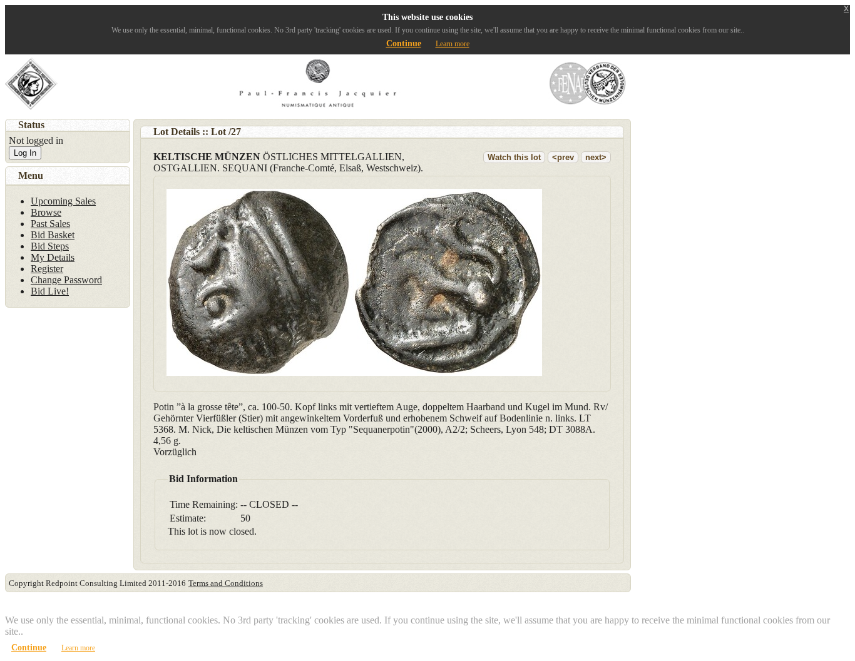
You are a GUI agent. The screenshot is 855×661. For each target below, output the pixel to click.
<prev (563, 157)
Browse (46, 212)
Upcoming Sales (63, 201)
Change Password (66, 280)
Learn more (452, 43)
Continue (403, 43)
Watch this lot (514, 157)
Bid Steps (50, 246)
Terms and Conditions (225, 583)
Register (47, 268)
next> (596, 157)
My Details (52, 257)
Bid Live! (50, 291)
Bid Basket (52, 235)
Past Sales (50, 223)
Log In (25, 153)
